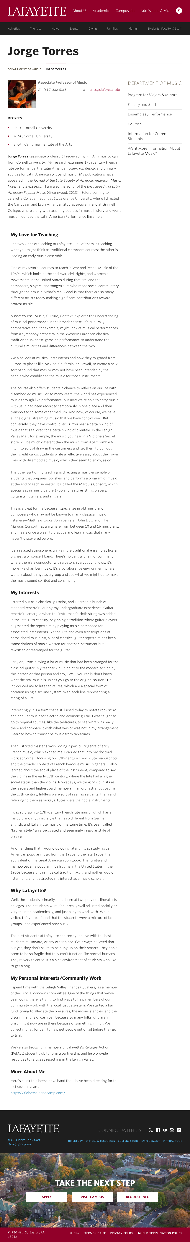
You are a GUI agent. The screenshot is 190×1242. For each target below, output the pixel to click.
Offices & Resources (100, 1141)
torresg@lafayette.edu (104, 89)
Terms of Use (95, 1233)
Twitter (151, 1130)
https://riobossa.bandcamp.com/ (38, 1093)
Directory (75, 1141)
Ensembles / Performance (150, 114)
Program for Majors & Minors (152, 95)
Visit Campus (92, 1196)
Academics (101, 11)
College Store (128, 1141)
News (55, 28)
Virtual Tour (172, 1141)
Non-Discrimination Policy (160, 1233)
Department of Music (24, 69)
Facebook (158, 1130)
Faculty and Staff (142, 104)
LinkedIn (179, 1130)
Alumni (132, 28)
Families (112, 28)
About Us (79, 11)
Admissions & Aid (154, 11)
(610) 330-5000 (20, 1144)
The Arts (35, 28)
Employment (150, 1141)
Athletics (14, 28)
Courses (135, 124)
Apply (47, 1196)
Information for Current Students (148, 136)
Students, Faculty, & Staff (164, 28)
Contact (34, 1140)
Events (73, 28)
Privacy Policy (122, 1233)
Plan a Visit (16, 1140)
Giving (93, 28)
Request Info (138, 1196)
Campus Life (125, 11)
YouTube (165, 1130)
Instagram (172, 1130)
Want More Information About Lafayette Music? (154, 151)
